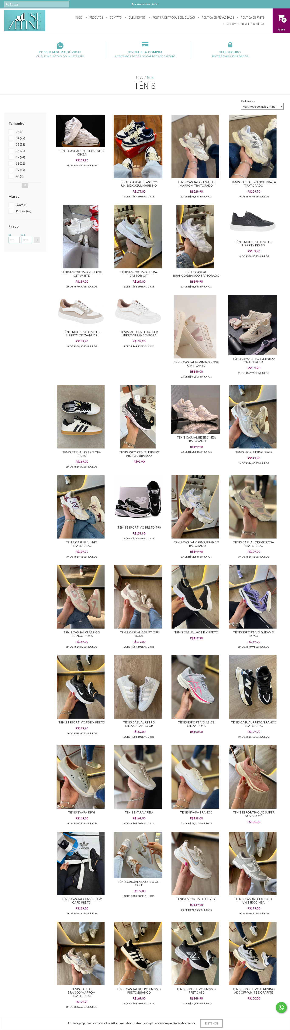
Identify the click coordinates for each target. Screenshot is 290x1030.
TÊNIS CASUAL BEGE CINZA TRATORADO (196, 439)
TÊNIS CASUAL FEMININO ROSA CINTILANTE (196, 363)
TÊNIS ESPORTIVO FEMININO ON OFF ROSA (253, 360)
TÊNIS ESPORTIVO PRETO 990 (139, 527)
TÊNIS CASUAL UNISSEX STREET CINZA (82, 152)
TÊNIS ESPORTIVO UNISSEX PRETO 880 (196, 990)
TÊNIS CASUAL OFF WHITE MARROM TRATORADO (196, 183)
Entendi (211, 1023)
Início (79, 17)
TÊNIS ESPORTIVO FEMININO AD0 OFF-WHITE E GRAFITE (253, 990)
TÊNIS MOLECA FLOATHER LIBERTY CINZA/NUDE (81, 333)
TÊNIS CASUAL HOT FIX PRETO (196, 632)
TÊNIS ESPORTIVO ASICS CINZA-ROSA (196, 723)
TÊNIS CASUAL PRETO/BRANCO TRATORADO (253, 723)
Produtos (96, 17)
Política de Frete (252, 17)
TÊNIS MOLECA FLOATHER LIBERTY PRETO (253, 243)
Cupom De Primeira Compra (245, 24)
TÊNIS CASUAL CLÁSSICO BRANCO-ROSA (81, 633)
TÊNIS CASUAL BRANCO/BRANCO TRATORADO (196, 273)
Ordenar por (248, 101)
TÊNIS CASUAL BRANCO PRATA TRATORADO (253, 183)
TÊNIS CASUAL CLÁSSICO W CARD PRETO (82, 900)
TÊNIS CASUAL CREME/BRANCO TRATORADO (196, 543)
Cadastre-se (143, 4)
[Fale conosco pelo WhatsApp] (281, 1007)
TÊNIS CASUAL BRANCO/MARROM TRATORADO (81, 992)
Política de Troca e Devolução (173, 17)
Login (155, 4)
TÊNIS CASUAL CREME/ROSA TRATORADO (253, 543)
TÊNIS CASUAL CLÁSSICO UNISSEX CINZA (253, 900)
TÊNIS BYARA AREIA (139, 812)
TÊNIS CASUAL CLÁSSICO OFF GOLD (139, 883)
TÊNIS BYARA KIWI (81, 812)
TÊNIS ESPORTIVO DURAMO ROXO (253, 633)
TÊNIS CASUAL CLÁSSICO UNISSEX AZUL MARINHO (139, 183)
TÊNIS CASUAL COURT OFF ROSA (139, 633)
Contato (115, 17)
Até (23, 234)
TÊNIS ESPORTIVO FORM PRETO (81, 722)
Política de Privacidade (217, 17)
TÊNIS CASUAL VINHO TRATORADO (81, 543)
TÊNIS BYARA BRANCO (196, 812)
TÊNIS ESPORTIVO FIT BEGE (196, 899)
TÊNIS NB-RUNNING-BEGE (253, 452)
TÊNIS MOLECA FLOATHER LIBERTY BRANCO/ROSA (139, 333)
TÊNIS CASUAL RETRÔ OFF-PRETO (81, 453)
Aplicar (37, 240)
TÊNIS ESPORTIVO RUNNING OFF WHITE (81, 273)
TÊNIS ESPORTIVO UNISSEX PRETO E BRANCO (139, 453)
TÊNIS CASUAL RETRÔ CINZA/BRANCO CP (139, 723)
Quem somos (137, 17)
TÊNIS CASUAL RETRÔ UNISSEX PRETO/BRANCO (139, 990)
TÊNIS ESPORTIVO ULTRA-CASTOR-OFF (139, 273)
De (9, 234)
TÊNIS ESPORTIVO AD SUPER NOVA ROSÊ (254, 814)
